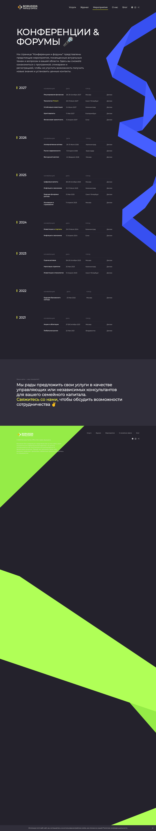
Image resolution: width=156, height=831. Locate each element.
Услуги (72, 7)
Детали (109, 95)
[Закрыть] (152, 828)
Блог (124, 7)
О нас (115, 7)
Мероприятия (100, 7)
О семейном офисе (125, 433)
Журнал (84, 7)
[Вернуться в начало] (28, 7)
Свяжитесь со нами (37, 399)
